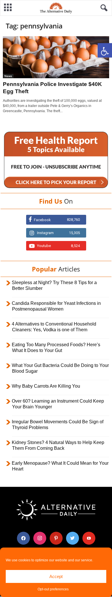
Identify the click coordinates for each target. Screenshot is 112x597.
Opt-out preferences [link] (53, 589)
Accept (56, 576)
